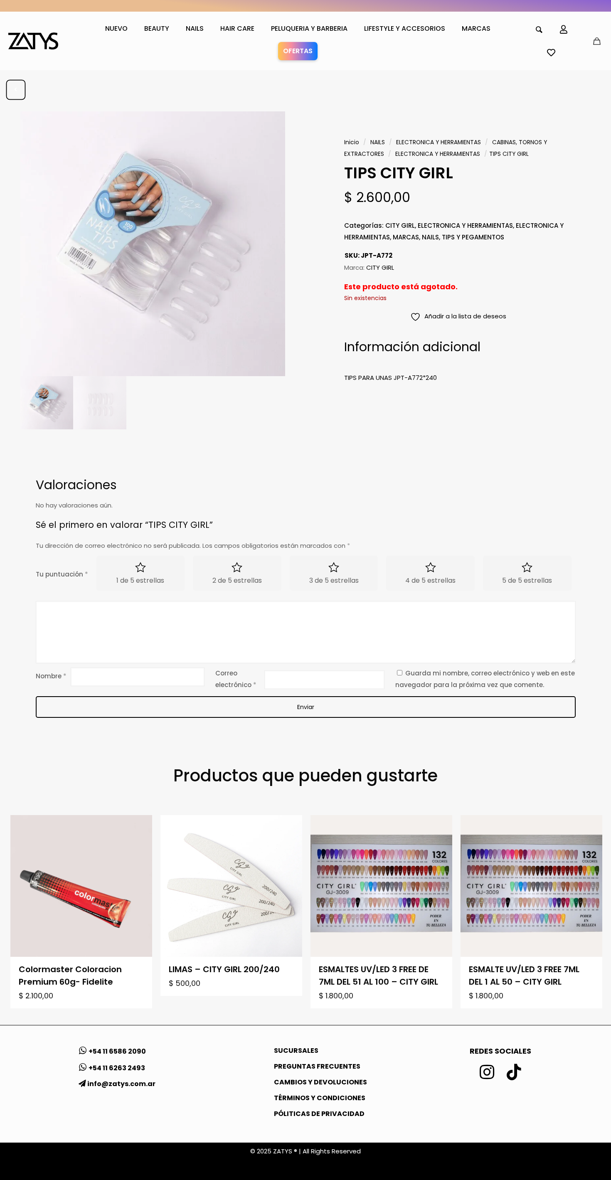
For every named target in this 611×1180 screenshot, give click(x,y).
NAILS (377, 142)
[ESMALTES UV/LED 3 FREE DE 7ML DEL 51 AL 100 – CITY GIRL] (381, 886)
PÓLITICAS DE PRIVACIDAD (319, 1113)
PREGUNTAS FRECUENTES (317, 1066)
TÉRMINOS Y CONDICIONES (319, 1098)
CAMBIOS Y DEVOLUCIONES (320, 1082)
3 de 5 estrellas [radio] (334, 580)
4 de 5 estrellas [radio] (430, 580)
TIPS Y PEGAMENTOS (473, 237)
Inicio (351, 142)
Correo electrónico (235, 679)
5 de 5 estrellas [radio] (527, 580)
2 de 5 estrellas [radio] (237, 580)
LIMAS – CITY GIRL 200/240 (224, 969)
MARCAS (406, 237)
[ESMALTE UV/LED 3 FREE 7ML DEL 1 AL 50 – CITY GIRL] (531, 886)
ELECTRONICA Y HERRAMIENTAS (438, 142)
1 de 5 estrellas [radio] (140, 580)
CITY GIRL (400, 225)
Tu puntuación (62, 574)
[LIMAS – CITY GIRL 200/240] (231, 886)
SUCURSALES (296, 1050)
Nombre (51, 676)
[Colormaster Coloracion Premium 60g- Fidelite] (81, 886)
